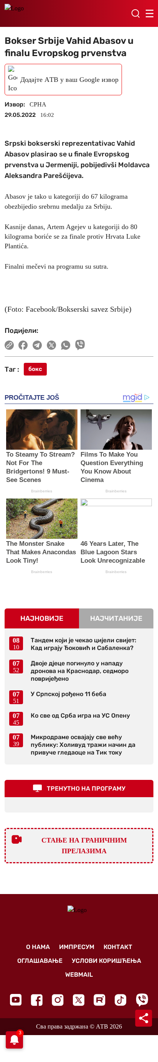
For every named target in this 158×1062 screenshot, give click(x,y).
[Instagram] (58, 1000)
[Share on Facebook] (23, 345)
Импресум (76, 947)
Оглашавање (40, 960)
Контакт (118, 947)
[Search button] (135, 13)
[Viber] (142, 1000)
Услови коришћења (106, 960)
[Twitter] (78, 1000)
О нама (38, 947)
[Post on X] (51, 345)
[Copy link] (9, 345)
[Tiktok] (121, 1000)
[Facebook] (37, 1000)
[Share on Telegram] (37, 345)
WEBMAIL (79, 974)
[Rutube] (99, 1000)
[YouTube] (15, 999)
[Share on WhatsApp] (66, 345)
